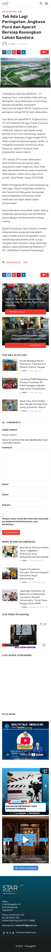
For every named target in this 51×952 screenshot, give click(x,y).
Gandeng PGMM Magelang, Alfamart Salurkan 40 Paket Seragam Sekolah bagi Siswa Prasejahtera (34, 384)
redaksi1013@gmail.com (26, 925)
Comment (7, 447)
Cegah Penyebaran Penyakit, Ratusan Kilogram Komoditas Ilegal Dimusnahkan (34, 574)
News (20, 11)
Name (5, 484)
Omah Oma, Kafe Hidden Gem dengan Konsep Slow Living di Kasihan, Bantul (33, 404)
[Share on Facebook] (4, 52)
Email (5, 494)
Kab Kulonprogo (9, 11)
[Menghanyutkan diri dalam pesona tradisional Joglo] (25, 839)
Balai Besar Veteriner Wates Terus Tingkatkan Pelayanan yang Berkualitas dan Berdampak (34, 552)
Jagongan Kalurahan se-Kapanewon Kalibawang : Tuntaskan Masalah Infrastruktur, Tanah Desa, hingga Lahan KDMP (33, 597)
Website (6, 505)
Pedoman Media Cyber (26, 932)
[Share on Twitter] (9, 52)
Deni (13, 44)
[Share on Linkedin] (23, 52)
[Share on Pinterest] (19, 52)
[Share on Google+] (14, 52)
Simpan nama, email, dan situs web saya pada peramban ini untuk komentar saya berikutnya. (25, 522)
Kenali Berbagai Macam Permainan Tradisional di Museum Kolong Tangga (33, 363)
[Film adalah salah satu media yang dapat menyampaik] (25, 791)
